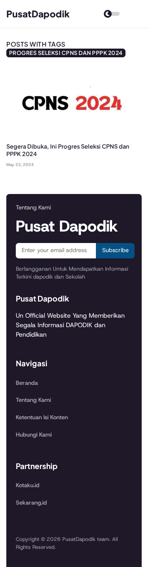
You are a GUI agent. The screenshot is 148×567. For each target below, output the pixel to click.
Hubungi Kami (34, 435)
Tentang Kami (33, 400)
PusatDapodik (38, 13)
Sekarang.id (31, 503)
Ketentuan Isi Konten (42, 417)
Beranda (27, 383)
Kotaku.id (27, 485)
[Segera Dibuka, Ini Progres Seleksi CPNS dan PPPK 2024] (74, 137)
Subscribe (115, 250)
